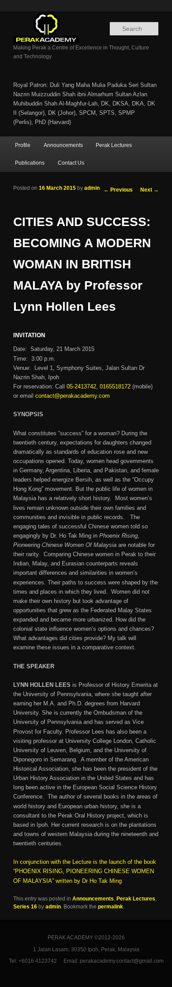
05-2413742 (81, 386)
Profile (22, 145)
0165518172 (115, 386)
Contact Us (71, 163)
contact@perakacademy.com (72, 395)
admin (92, 188)
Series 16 (25, 907)
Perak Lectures (114, 145)
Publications (30, 163)
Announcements (63, 145)
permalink (110, 907)
